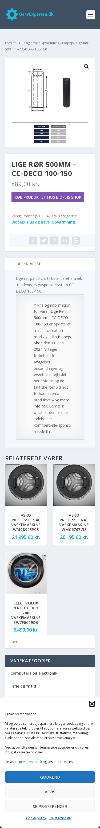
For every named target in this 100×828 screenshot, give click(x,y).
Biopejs (68, 43)
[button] (92, 703)
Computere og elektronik (33, 673)
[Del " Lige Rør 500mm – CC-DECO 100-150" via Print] (76, 240)
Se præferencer (50, 806)
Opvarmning (50, 43)
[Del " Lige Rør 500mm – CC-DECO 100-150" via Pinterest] (54, 240)
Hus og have (28, 43)
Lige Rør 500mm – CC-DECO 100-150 (51, 318)
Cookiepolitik (36, 818)
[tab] (50, 264)
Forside (11, 43)
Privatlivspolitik (60, 818)
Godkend (50, 777)
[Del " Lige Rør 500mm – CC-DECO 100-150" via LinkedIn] (65, 240)
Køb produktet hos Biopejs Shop (48, 197)
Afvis (50, 791)
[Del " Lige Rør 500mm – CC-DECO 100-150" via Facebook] (33, 240)
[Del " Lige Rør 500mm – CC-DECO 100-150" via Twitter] (44, 240)
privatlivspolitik (30, 762)
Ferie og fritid (23, 686)
